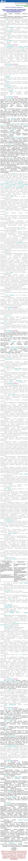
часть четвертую (10, 295)
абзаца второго (18, 368)
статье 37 (9, 35)
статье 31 (8, 487)
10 (16, 654)
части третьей (9, 31)
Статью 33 (9, 689)
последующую (9, 44)
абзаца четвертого (13, 533)
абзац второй (8, 359)
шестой (18, 612)
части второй (21, 47)
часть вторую (10, 196)
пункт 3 (7, 325)
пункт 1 (6, 317)
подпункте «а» (11, 87)
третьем (18, 123)
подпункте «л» (8, 81)
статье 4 (8, 65)
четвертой (16, 746)
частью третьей (23, 583)
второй (26, 46)
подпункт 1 (3, 681)
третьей (21, 137)
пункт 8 (6, 726)
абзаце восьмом (11, 736)
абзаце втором (10, 27)
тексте (2, 184)
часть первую (9, 272)
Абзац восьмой (11, 680)
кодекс (14, 173)
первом (13, 123)
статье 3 (11, 144)
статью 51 (7, 536)
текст (7, 210)
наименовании (10, 46)
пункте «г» (3, 125)
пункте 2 (2, 522)
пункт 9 (6, 627)
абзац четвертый (8, 605)
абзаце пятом (8, 607)
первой (21, 46)
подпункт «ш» (7, 85)
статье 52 (9, 133)
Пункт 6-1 (10, 157)
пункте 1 (8, 76)
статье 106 (9, 604)
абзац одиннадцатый (11, 704)
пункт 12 (17, 681)
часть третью (7, 591)
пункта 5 (19, 229)
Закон (7, 19)
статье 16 (8, 802)
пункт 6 (7, 250)
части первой (9, 40)
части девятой (13, 129)
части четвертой (12, 118)
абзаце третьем (12, 745)
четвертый (11, 612)
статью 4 (7, 367)
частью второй (24, 474)
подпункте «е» (9, 77)
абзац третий (16, 623)
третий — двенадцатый (16, 380)
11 (20, 654)
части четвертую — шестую (14, 842)
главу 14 (7, 557)
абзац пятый (7, 615)
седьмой (26, 612)
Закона (23, 50)
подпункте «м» (13, 91)
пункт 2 (6, 321)
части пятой (9, 337)
